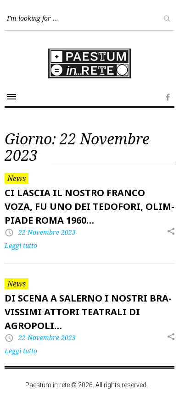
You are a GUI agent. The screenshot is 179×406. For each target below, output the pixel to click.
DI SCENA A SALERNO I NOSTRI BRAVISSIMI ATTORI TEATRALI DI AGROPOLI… (88, 312)
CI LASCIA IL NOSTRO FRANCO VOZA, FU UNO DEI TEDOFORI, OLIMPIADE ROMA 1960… (89, 206)
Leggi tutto (21, 245)
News (16, 178)
